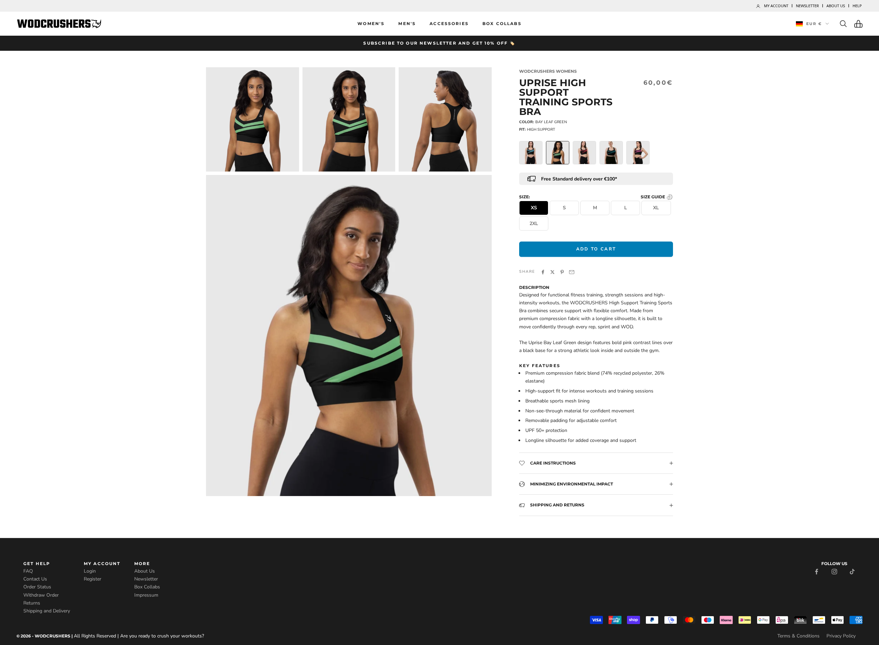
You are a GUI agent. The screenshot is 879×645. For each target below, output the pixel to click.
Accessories (449, 23)
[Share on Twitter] (552, 272)
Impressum (146, 595)
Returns (31, 603)
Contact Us (35, 579)
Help (857, 5)
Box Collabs (502, 23)
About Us (835, 5)
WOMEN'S (371, 23)
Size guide (653, 196)
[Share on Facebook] (543, 272)
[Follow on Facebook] (816, 571)
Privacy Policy (841, 636)
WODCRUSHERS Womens (548, 71)
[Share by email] (571, 272)
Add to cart (596, 249)
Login (90, 571)
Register (92, 579)
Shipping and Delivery (46, 611)
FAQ (28, 571)
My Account (776, 5)
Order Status (37, 587)
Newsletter (807, 5)
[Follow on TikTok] (852, 571)
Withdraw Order (41, 595)
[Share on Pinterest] (562, 272)
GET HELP (36, 563)
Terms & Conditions (798, 636)
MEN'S (407, 23)
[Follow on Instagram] (834, 571)
